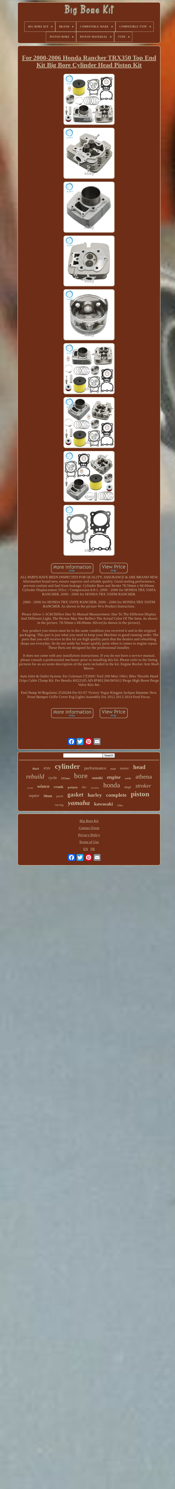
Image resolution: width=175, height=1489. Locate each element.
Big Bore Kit (89, 821)
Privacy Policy (89, 835)
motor (124, 768)
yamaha (79, 803)
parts (59, 796)
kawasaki (103, 804)
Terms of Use (89, 842)
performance (95, 768)
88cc (84, 787)
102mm (65, 778)
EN (85, 849)
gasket (75, 794)
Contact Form (89, 828)
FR (92, 849)
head (139, 767)
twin (113, 768)
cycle (52, 777)
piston (140, 794)
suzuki (97, 778)
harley (95, 795)
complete (116, 795)
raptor (34, 795)
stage (127, 787)
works (128, 778)
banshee (95, 787)
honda (111, 785)
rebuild (35, 776)
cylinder (67, 766)
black (35, 768)
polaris (73, 787)
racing (59, 805)
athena (144, 776)
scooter (30, 788)
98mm (48, 796)
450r (47, 768)
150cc (120, 805)
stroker (143, 786)
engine (114, 777)
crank (58, 787)
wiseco (43, 786)
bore (81, 776)
